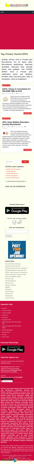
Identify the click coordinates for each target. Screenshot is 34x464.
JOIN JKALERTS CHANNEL (9, 372)
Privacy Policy (6, 332)
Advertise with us (6, 310)
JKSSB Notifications (12, 173)
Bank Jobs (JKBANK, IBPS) (13, 276)
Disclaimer (5, 317)
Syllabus (7, 287)
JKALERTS (8, 93)
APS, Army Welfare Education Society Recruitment (15, 123)
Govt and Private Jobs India (13, 264)
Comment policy (6, 312)
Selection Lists (9, 283)
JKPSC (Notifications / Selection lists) (15, 274)
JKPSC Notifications (12, 175)
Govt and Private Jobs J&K (12, 266)
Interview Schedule (10, 285)
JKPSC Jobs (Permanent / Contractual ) (16, 272)
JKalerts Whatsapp (7, 330)
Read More (27, 113)
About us (4, 308)
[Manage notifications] (30, 460)
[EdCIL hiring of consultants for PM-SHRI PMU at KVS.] (5, 99)
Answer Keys (9, 293)
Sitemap (4, 334)
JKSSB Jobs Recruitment (13, 169)
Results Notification (10, 281)
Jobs (14, 93)
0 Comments (21, 93)
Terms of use (5, 337)
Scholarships (8, 295)
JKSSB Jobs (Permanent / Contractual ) (16, 268)
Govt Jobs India (17, 126)
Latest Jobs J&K (9, 298)
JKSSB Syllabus (11, 171)
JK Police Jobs (9, 278)
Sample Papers (9, 291)
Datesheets (8, 289)
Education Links (6, 319)
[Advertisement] (17, 32)
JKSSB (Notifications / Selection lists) (15, 270)
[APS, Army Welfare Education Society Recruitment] (5, 133)
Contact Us (5, 315)
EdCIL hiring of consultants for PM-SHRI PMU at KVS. (16, 90)
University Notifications (12, 177)
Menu (2, 12)
